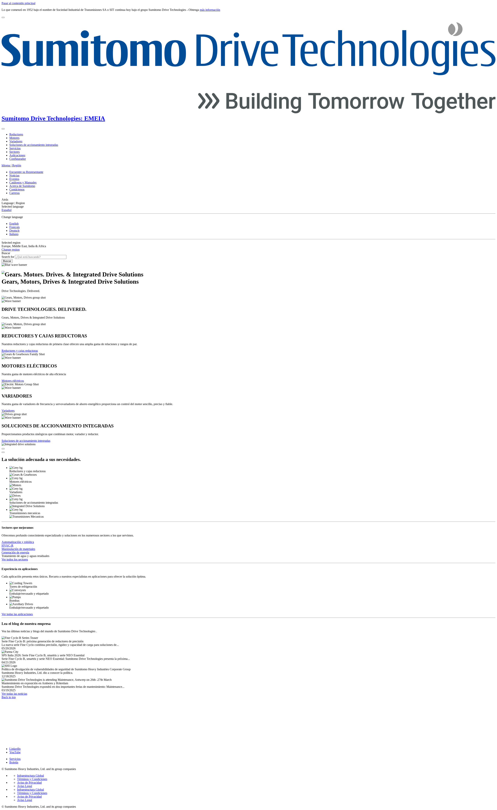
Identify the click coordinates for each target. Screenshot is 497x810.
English (14, 223)
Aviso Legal (24, 786)
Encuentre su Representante (26, 172)
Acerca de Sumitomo (22, 186)
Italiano (13, 234)
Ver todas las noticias (14, 693)
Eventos (14, 179)
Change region (11, 249)
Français (14, 227)
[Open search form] (3, 128)
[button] (248, 199)
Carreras (14, 193)
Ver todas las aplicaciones (17, 614)
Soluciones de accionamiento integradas (26, 440)
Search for (8, 256)
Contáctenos (16, 189)
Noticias (14, 175)
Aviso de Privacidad (29, 782)
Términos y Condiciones (32, 779)
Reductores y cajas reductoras (20, 350)
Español (6, 210)
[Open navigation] (3, 17)
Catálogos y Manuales (22, 182)
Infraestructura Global (30, 775)
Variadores (8, 410)
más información (210, 9)
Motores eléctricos (13, 380)
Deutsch (14, 230)
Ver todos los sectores (15, 559)
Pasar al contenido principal (18, 3)
